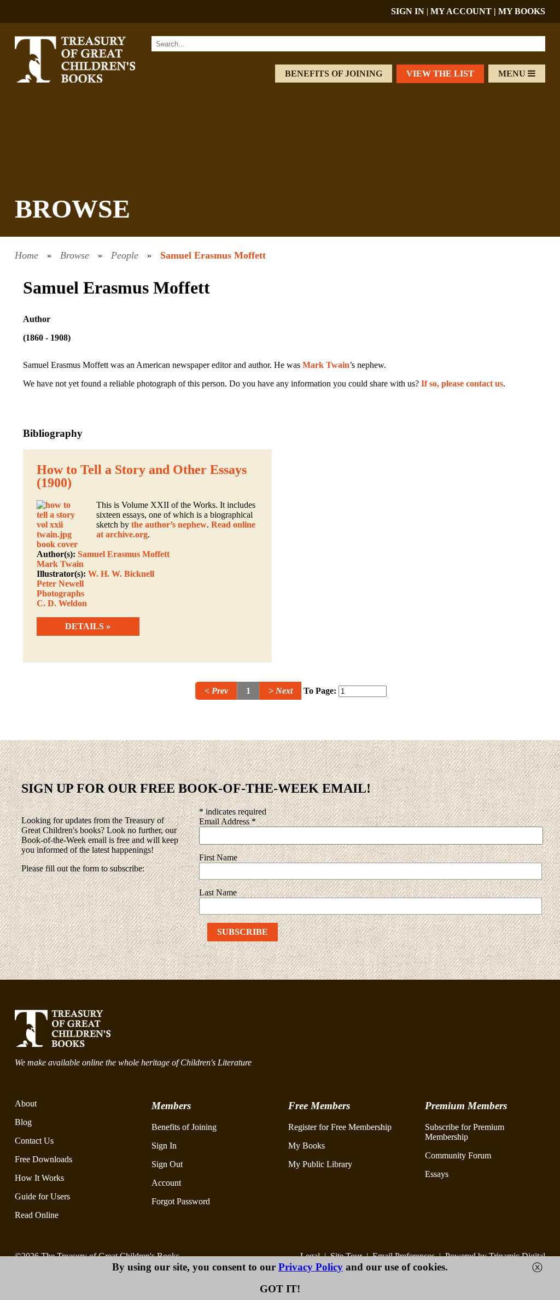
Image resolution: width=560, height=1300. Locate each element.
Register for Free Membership (340, 1127)
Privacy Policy (310, 1267)
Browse (74, 255)
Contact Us (34, 1140)
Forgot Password (180, 1201)
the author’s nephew (169, 524)
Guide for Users (42, 1196)
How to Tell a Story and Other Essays (142, 469)
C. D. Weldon (62, 603)
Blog (23, 1122)
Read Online (37, 1215)
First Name (218, 857)
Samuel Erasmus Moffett (213, 255)
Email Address (227, 821)
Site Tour (346, 1256)
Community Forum (458, 1155)
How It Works (39, 1177)
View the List (440, 73)
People (124, 255)
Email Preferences (403, 1256)
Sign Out (167, 1164)
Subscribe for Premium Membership (464, 1131)
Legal (310, 1256)
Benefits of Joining (333, 73)
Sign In (164, 1145)
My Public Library (320, 1164)
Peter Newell (60, 583)
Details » (87, 626)
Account (166, 1182)
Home (26, 255)
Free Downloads (43, 1159)
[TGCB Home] (87, 79)
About (26, 1103)
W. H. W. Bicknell (121, 573)
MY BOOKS (521, 11)
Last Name (218, 892)
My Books (306, 1145)
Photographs (60, 593)
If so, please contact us (462, 383)
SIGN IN (407, 11)
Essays (436, 1174)
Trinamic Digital (517, 1256)
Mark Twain (325, 365)
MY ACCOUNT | (464, 11)
